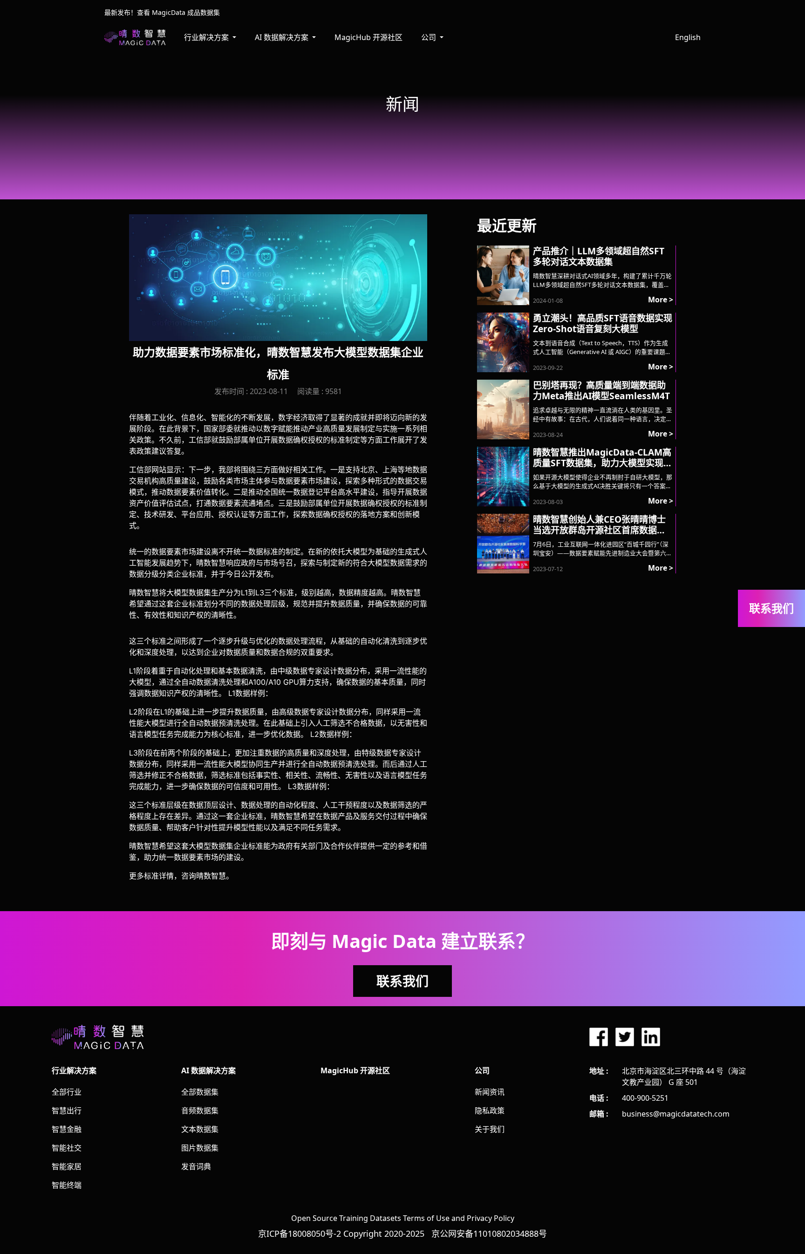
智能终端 (67, 1185)
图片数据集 (199, 1148)
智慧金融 (67, 1129)
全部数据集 (199, 1092)
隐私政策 (490, 1110)
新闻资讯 (490, 1092)
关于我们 (490, 1129)
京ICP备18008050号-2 (299, 1233)
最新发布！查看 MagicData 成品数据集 (162, 12)
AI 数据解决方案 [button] (282, 37)
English (688, 37)
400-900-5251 (645, 1098)
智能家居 (67, 1166)
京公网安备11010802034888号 (489, 1233)
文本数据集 (199, 1129)
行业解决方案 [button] (207, 37)
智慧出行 (67, 1110)
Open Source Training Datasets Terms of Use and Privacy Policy (402, 1218)
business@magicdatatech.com (676, 1114)
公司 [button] (429, 37)
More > (660, 299)
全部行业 (67, 1092)
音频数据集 (199, 1110)
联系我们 (402, 981)
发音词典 (196, 1166)
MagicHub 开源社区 (368, 37)
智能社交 (67, 1148)
